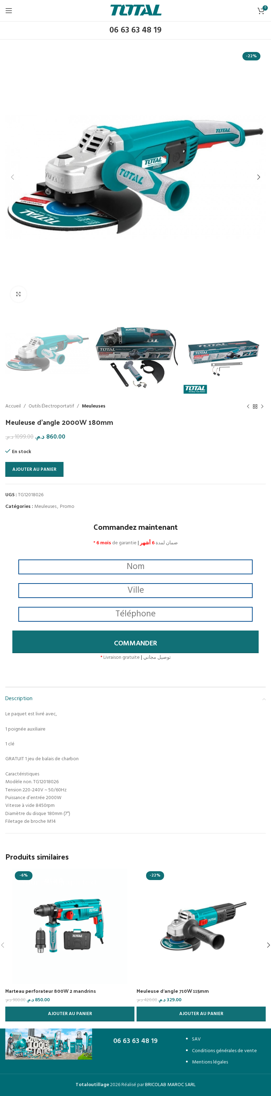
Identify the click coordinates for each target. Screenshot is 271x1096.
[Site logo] (135, 11)
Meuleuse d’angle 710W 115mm (173, 990)
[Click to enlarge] (18, 294)
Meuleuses (94, 406)
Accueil (13, 406)
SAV (196, 1039)
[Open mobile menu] (9, 11)
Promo (67, 507)
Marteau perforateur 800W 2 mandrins (50, 990)
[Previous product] (248, 406)
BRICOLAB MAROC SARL (170, 1085)
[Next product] (262, 406)
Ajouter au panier (34, 469)
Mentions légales (210, 1062)
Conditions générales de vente (224, 1051)
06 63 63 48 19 (135, 30)
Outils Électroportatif (51, 406)
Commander (135, 643)
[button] (69, 1014)
